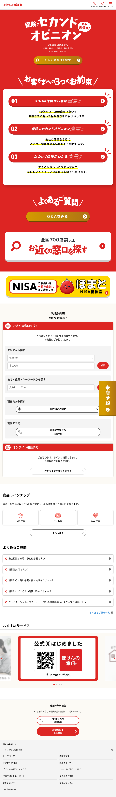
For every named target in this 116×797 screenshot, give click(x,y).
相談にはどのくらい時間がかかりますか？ (29, 591)
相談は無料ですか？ (18, 569)
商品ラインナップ (67, 762)
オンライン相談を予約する (58, 471)
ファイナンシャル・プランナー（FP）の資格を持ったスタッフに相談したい (47, 602)
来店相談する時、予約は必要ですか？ (27, 558)
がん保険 (58, 521)
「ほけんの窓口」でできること (17, 769)
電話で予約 (58, 720)
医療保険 (20, 521)
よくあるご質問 (66, 776)
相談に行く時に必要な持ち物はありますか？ (31, 580)
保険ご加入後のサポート (14, 776)
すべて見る (58, 532)
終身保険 (95, 521)
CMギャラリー (9, 789)
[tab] (54, 684)
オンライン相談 (10, 762)
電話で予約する (58, 432)
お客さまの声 (9, 782)
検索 (103, 365)
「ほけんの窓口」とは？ (70, 769)
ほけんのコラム (66, 782)
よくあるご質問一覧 (99, 612)
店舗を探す (58, 731)
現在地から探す (58, 409)
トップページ (9, 756)
